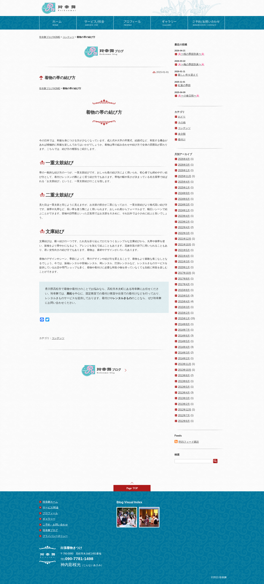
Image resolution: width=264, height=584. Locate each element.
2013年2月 (184, 404)
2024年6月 (184, 198)
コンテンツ (68, 37)
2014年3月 (184, 352)
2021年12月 (184, 238)
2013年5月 (184, 386)
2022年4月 (184, 227)
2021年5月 (184, 250)
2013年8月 (184, 375)
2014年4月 (184, 347)
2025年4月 (184, 181)
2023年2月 (184, 221)
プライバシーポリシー (55, 536)
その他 (182, 122)
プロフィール (50, 513)
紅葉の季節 (184, 85)
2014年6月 (184, 335)
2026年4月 (184, 159)
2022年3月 (184, 233)
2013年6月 (184, 381)
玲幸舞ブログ (50, 530)
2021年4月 (184, 255)
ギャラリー (49, 518)
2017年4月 (184, 284)
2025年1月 (184, 187)
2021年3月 (184, 261)
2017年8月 (184, 278)
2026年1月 (184, 170)
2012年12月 (184, 409)
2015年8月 (184, 290)
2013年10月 (184, 369)
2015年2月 (184, 312)
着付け (182, 139)
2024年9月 (184, 193)
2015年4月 (184, 301)
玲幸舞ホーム (50, 501)
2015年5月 (184, 295)
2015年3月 (184, 307)
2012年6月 (184, 421)
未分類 (182, 133)
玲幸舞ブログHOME (49, 37)
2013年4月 (184, 392)
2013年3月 (184, 398)
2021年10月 (184, 244)
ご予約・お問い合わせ (55, 524)
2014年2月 (184, 358)
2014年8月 (184, 324)
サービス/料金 (51, 507)
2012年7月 (184, 415)
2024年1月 (184, 210)
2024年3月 (184, 204)
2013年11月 (184, 364)
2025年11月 (184, 176)
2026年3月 (184, 164)
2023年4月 (184, 215)
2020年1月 (184, 267)
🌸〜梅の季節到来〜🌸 (191, 64)
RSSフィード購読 (189, 441)
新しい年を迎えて (188, 74)
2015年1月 (184, 318)
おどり (182, 116)
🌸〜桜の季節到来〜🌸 (191, 54)
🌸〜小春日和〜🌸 (188, 95)
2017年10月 (184, 272)
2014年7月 (184, 329)
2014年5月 (184, 341)
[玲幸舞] (59, 1)
